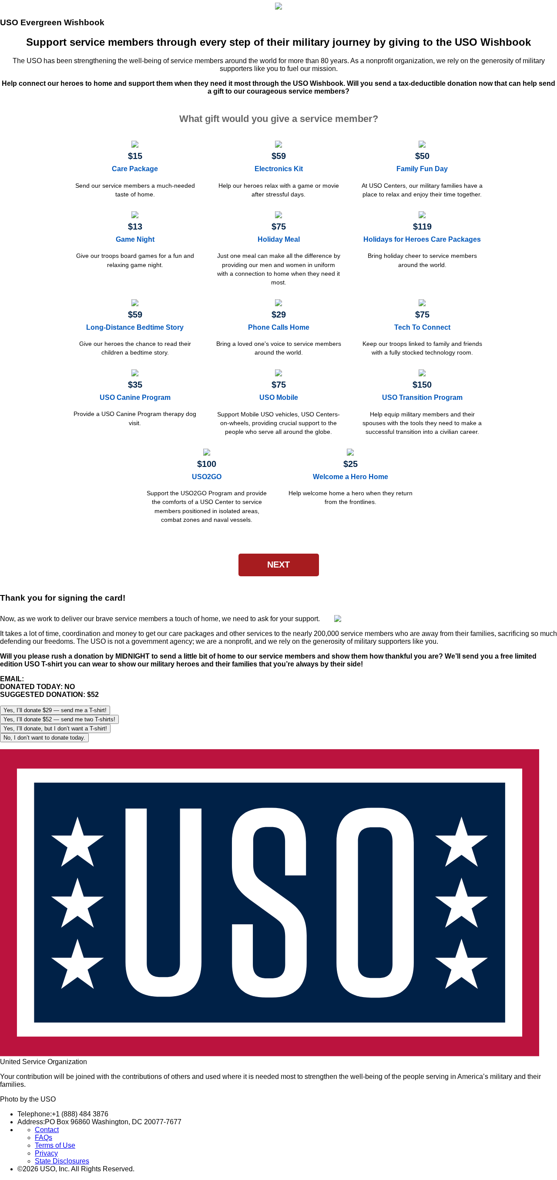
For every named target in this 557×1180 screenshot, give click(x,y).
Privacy (46, 1153)
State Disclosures (62, 1161)
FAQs (43, 1137)
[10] (278, 118)
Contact (47, 1129)
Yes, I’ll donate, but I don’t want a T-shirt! (55, 728)
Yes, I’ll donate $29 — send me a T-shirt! (55, 710)
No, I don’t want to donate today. (44, 737)
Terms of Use (55, 1145)
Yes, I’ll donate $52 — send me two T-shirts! (59, 719)
